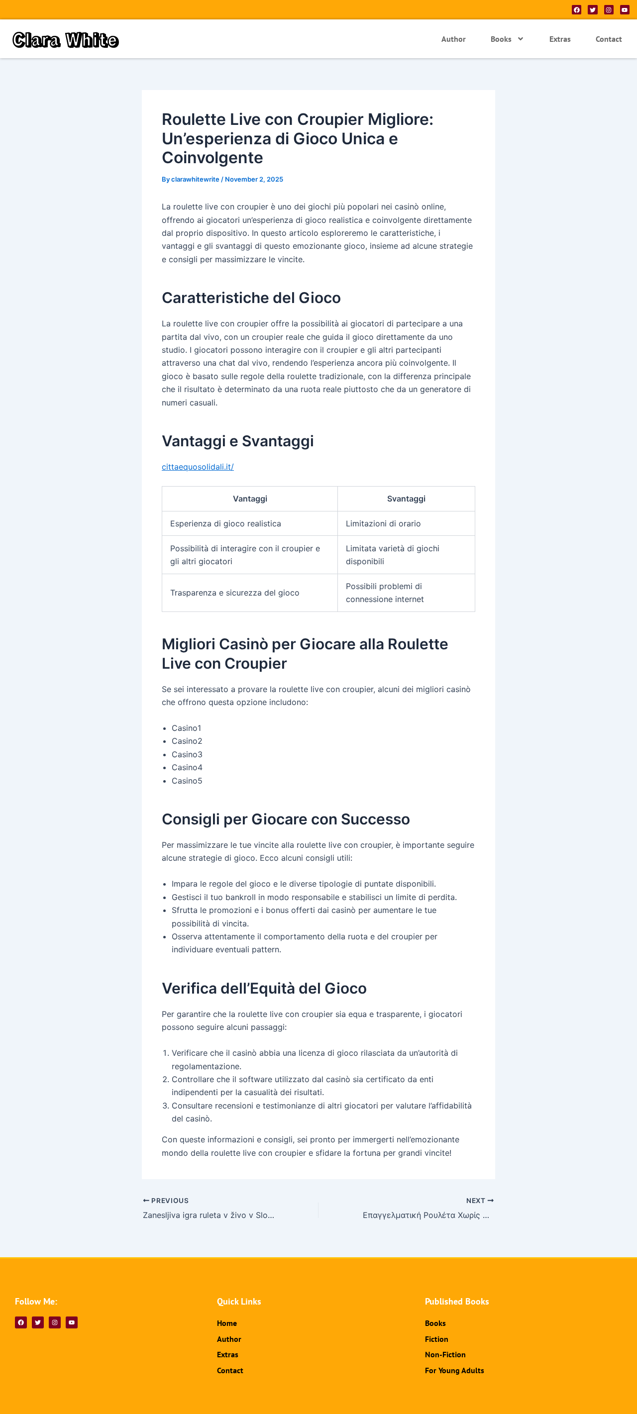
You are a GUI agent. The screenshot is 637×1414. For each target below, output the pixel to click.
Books (501, 39)
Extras (560, 39)
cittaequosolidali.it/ (198, 467)
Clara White (65, 38)
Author (453, 39)
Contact (609, 39)
